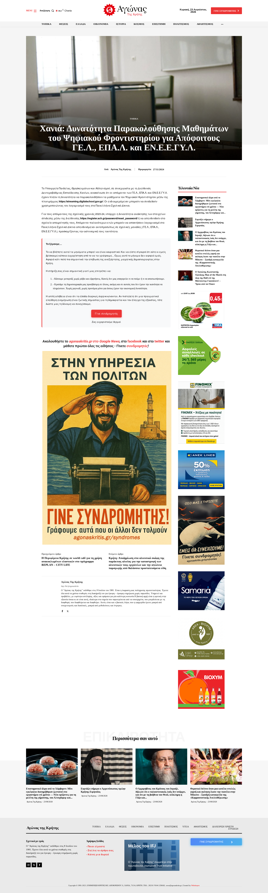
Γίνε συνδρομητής (106, 313)
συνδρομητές (137, 346)
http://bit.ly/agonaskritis (70, 586)
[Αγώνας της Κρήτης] (49, 596)
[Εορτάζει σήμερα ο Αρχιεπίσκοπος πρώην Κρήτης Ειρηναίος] (185, 223)
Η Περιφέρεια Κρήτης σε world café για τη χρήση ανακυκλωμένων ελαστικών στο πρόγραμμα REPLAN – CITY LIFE (72, 561)
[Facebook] (62, 610)
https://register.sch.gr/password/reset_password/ (109, 218)
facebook (134, 341)
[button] (47, 10)
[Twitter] (68, 610)
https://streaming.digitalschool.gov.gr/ (81, 201)
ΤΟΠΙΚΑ (134, 119)
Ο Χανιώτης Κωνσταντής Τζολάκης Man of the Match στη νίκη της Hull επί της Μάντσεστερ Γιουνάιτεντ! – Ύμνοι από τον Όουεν (210, 278)
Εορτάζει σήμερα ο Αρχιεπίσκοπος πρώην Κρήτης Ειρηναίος (209, 222)
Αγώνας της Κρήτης (121, 169)
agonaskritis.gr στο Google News (94, 341)
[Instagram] (28, 865)
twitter (159, 341)
